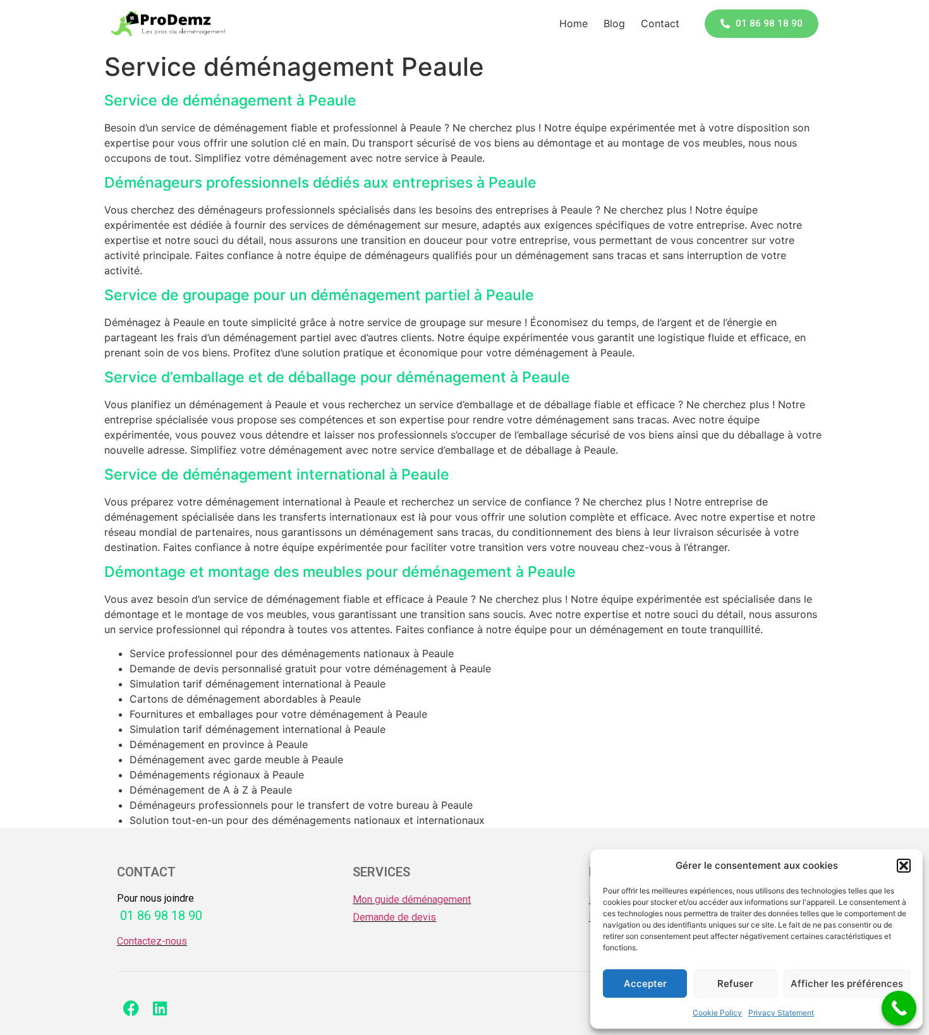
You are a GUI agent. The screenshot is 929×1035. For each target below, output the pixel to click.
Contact (660, 23)
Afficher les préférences (847, 984)
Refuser (735, 984)
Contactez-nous (152, 941)
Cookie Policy (717, 1012)
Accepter (645, 984)
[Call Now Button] (899, 1008)
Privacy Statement (781, 1012)
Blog (614, 23)
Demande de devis (394, 917)
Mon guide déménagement (412, 899)
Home (573, 23)
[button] (903, 865)
